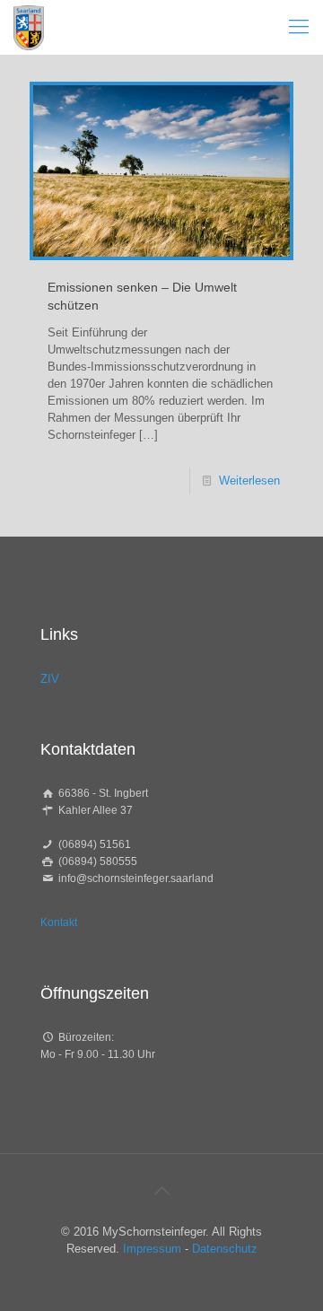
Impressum (152, 1248)
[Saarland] (28, 26)
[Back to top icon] (161, 1191)
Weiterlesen (249, 480)
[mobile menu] (299, 27)
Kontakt (58, 922)
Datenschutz (225, 1248)
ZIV (49, 679)
